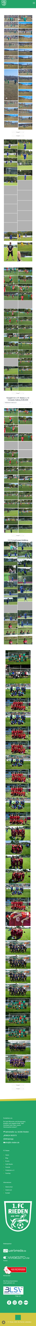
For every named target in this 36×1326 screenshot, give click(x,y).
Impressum (8, 1190)
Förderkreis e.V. (10, 1170)
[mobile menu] (33, 3)
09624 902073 (11, 1135)
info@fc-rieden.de (12, 1142)
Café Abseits (9, 1164)
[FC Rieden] (4, 3)
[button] (18, 402)
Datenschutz (9, 1187)
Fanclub (7, 1167)
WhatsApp (9, 1139)
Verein (7, 1155)
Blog (6, 1158)
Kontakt (7, 1193)
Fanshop (7, 1173)
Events (7, 1161)
